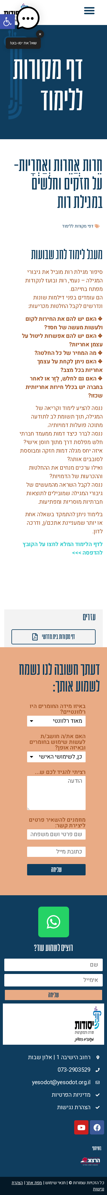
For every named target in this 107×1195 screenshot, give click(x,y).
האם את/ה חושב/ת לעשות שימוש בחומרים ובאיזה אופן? (57, 742)
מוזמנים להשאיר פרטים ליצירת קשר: (57, 823)
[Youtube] (81, 1127)
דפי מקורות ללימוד (78, 226)
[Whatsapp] (53, 922)
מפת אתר (34, 1183)
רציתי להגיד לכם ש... (60, 772)
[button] (89, 10)
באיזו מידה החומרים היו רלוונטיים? (58, 709)
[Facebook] (97, 1127)
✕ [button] (40, 34)
